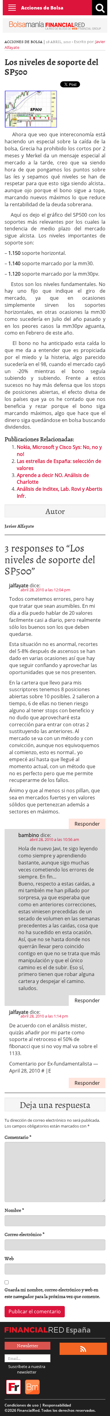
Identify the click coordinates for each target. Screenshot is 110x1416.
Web (9, 1258)
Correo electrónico (25, 1234)
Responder (87, 823)
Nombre (14, 1210)
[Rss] (83, 1349)
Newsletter (27, 1345)
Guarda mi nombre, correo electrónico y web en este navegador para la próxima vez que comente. (52, 1293)
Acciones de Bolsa (42, 8)
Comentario (18, 1137)
